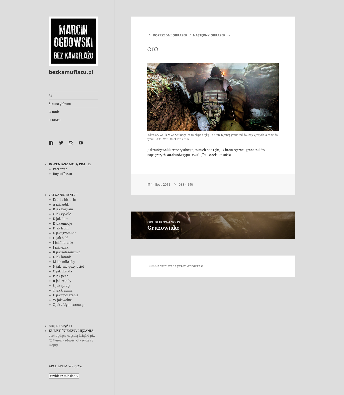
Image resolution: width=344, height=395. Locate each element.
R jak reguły (62, 281)
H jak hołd (60, 238)
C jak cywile (62, 214)
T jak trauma (62, 290)
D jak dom (60, 219)
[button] (73, 95)
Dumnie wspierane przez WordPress (175, 266)
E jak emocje (62, 223)
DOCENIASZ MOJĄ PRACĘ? (70, 164)
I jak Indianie (63, 242)
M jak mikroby (64, 261)
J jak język (60, 247)
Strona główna (60, 103)
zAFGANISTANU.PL (64, 195)
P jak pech (60, 276)
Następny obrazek (209, 35)
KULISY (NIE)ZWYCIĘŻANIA (71, 331)
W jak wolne (62, 300)
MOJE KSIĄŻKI (60, 326)
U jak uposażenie (65, 295)
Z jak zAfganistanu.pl (69, 304)
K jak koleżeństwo (66, 252)
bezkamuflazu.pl (71, 72)
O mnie (54, 112)
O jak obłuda (62, 271)
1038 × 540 (185, 184)
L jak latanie (62, 257)
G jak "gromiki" (64, 233)
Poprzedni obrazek (170, 35)
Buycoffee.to (62, 174)
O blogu (55, 120)
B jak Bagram (63, 209)
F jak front (61, 228)
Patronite (60, 169)
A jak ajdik (61, 204)
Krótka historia (64, 199)
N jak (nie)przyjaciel (68, 266)
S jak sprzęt (61, 285)
